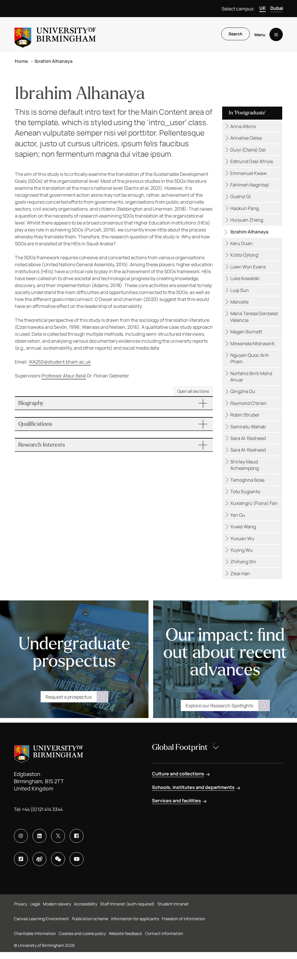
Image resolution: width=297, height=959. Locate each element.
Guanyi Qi (240, 196)
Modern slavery (57, 904)
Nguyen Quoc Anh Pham (249, 358)
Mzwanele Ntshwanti (252, 343)
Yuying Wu (241, 550)
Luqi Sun (239, 290)
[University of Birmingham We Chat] (58, 859)
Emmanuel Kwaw (248, 173)
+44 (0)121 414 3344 (42, 809)
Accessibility (85, 904)
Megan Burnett (246, 331)
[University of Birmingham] (55, 34)
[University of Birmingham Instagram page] (21, 836)
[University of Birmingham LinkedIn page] (39, 836)
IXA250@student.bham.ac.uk (60, 362)
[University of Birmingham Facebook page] (77, 836)
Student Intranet (173, 904)
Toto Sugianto (245, 491)
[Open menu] (276, 34)
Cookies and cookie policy (82, 933)
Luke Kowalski (245, 278)
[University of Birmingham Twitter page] (58, 836)
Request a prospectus (69, 697)
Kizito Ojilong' (244, 255)
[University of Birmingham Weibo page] (39, 859)
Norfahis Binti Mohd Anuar (251, 376)
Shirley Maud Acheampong (244, 465)
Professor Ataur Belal (63, 375)
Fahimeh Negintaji (249, 185)
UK (262, 8)
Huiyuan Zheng (246, 220)
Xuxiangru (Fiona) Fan (254, 503)
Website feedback (125, 933)
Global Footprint (180, 747)
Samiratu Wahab (248, 426)
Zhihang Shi (243, 561)
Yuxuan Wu (242, 538)
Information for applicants (135, 918)
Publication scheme (90, 918)
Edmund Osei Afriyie (251, 161)
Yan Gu (237, 515)
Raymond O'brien (248, 403)
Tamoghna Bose (247, 480)
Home (21, 61)
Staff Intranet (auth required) (127, 904)
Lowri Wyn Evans (248, 267)
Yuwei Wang (243, 526)
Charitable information (35, 933)
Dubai (276, 8)
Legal (35, 904)
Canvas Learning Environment (41, 918)
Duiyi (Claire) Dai (248, 150)
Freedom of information (183, 918)
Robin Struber (245, 415)
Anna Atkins (243, 126)
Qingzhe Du (242, 391)
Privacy (20, 904)
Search (235, 33)
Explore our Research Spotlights (219, 705)
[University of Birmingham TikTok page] (21, 859)
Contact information (164, 933)
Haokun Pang (244, 208)
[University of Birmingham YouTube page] (77, 859)
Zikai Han (240, 573)
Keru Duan (241, 243)
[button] (114, 403)
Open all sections (193, 391)
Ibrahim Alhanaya (54, 61)
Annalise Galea (246, 138)
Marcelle (239, 302)
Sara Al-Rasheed (248, 438)
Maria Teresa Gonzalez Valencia (254, 316)
